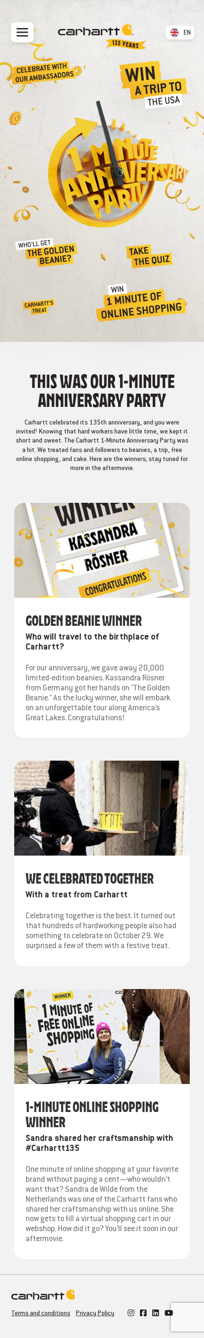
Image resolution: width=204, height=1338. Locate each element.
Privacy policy (95, 1313)
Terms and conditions (40, 1313)
